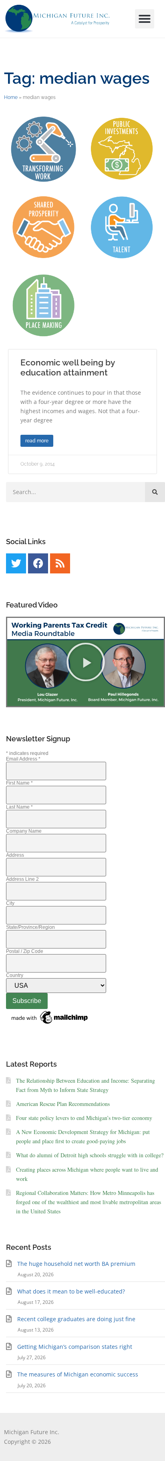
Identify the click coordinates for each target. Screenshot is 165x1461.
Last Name (19, 807)
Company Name (24, 831)
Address (15, 855)
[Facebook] (38, 563)
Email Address (23, 759)
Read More (36, 441)
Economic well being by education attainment (67, 367)
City (10, 903)
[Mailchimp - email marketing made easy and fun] (50, 1024)
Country (14, 975)
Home (11, 97)
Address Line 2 (22, 879)
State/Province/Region (30, 927)
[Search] (155, 492)
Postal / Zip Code (24, 951)
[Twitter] (16, 563)
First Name (19, 783)
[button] (144, 18)
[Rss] (60, 563)
